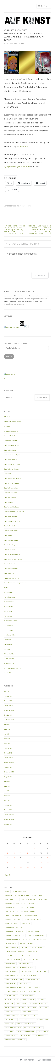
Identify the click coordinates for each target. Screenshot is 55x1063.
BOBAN (31, 903)
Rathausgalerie (9, 658)
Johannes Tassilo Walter (33, 948)
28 (21, 867)
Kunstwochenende (10, 621)
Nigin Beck (21, 1004)
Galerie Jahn (33, 931)
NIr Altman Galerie (10, 635)
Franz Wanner (11, 923)
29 (27, 867)
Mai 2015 (6, 791)
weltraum (25, 1036)
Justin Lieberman (12, 959)
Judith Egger (27, 955)
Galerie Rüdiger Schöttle (12, 521)
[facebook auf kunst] (11, 327)
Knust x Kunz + (9, 592)
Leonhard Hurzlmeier (15, 991)
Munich (41, 1000)
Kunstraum (8, 611)
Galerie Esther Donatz (11, 469)
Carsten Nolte (11, 907)
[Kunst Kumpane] (10, 374)
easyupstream (31, 915)
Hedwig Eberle (11, 948)
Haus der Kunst (9, 573)
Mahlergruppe (27, 996)
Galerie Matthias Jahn (11, 507)
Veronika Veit (11, 1036)
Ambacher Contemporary (12, 421)
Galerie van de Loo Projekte (13, 559)
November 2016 (9, 710)
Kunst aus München (30, 975)
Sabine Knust (10, 1020)
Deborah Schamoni (10, 440)
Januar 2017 (8, 701)
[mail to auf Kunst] (22, 327)
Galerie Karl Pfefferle (10, 497)
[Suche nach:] (19, 398)
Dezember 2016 (9, 705)
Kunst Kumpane (9, 597)
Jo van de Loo (11, 955)
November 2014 (9, 819)
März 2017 (7, 691)
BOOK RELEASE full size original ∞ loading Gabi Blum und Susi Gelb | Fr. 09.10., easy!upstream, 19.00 (39, 229)
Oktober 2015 (8, 767)
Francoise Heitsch (33, 919)
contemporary (27, 907)
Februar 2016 (8, 748)
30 (34, 867)
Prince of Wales (9, 654)
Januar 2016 (8, 753)
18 (47, 858)
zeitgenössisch (40, 1036)
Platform (7, 649)
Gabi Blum (26, 923)
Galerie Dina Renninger (12, 464)
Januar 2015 (8, 810)
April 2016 (7, 739)
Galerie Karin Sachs (10, 493)
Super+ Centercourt (33, 1028)
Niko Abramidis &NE (38, 1004)
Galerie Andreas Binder (11, 445)
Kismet (6, 587)
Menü (45, 6)
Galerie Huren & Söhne (11, 483)
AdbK (7, 891)
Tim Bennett (43, 1032)
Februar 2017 (8, 696)
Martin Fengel (11, 1000)
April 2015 (7, 796)
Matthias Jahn (28, 1000)
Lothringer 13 (11, 996)
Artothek (7, 426)
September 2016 (9, 720)
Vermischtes (26, 206)
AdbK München (9, 417)
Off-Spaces (7, 639)
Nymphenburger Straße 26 (16, 166)
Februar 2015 (8, 805)
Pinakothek (8, 644)
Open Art (32, 1008)
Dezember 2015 (9, 757)
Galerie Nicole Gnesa (10, 516)
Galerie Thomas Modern (12, 554)
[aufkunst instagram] (26, 327)
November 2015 (9, 762)
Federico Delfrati (13, 919)
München (9, 1004)
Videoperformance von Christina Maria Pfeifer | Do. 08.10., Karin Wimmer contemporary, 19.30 (14, 229)
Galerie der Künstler (10, 459)
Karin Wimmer (25, 964)
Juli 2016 (7, 724)
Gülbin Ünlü (10, 943)
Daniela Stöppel (28, 911)
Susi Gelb (9, 1032)
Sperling (9, 1024)
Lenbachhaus (8, 625)
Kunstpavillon (8, 606)
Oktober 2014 (8, 824)
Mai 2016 (6, 734)
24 (41, 862)
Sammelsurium (9, 663)
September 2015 (9, 772)
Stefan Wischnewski (26, 1024)
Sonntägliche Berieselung (12, 668)
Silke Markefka (27, 1020)
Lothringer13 (8, 630)
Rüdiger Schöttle (29, 1016)
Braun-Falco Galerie (10, 436)
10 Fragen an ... (8, 379)
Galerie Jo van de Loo (11, 488)
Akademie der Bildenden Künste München (23, 895)
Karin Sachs (10, 964)
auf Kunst (43, 899)
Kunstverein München (15, 987)
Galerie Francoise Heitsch (12, 478)
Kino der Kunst (11, 971)
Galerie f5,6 (7, 474)
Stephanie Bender (13, 1028)
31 (41, 867)
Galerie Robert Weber (11, 530)
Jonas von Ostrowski (14, 951)
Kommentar (40, 275)
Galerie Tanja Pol (9, 549)
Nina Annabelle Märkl (15, 1008)
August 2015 (8, 777)
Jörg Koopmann (31, 959)
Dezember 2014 (9, 815)
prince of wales (12, 1012)
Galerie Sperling (9, 545)
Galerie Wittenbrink (11, 568)
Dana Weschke (11, 911)
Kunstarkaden (9, 602)
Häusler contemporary (11, 578)
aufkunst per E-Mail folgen (16, 343)
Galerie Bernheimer (10, 450)
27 (14, 867)
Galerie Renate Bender (11, 526)
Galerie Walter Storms (11, 564)
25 (48, 862)
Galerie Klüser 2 (9, 502)
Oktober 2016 (8, 715)
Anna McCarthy (11, 899)
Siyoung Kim (42, 1020)
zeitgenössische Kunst (15, 1040)
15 (27, 858)
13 (14, 858)
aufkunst (23, 43)
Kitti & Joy (26, 971)
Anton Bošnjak (28, 899)
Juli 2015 (7, 781)
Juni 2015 (7, 786)
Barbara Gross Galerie (11, 431)
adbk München (19, 891)
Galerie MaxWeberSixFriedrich (14, 511)
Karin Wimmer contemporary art (15, 583)
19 (7, 862)
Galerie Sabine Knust (11, 540)
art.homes (23, 146)
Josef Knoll (32, 951)
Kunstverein (8, 616)
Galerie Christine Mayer (12, 455)
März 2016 (7, 743)
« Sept (6, 875)
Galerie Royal (8, 535)
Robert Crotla (11, 1016)
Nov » (10, 875)
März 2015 (7, 800)
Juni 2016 (7, 729)
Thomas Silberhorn (25, 1032)
